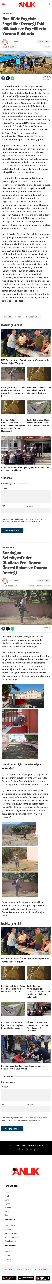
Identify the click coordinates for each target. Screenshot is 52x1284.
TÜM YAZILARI (43, 42)
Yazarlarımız (9, 1259)
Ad (3, 506)
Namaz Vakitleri (11, 1233)
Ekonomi (8, 1207)
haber (19, 317)
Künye (7, 1256)
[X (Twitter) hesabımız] (23, 1149)
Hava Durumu (10, 1226)
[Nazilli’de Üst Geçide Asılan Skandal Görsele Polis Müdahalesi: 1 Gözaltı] (39, 375)
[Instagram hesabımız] (27, 1149)
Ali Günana (13, 42)
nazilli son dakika (32, 317)
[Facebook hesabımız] (19, 1149)
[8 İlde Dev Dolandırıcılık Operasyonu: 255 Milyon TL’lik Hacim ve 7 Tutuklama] (26, 450)
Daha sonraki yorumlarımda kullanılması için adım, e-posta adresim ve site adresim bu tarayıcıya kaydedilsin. (24, 520)
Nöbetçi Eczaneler (12, 1237)
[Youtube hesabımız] (31, 1149)
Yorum (5, 488)
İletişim (8, 1252)
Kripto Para (9, 1230)
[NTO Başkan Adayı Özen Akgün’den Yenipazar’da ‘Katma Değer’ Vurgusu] (26, 343)
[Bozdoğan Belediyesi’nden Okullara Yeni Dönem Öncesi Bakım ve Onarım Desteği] (13, 375)
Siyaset (7, 1204)
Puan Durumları (11, 1241)
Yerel (47, 586)
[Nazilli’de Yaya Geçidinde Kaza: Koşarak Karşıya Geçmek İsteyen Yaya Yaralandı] (26, 1049)
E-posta (30, 506)
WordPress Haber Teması (36, 1269)
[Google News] (46, 79)
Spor (7, 1215)
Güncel (46, 47)
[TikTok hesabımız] (35, 1149)
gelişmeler (8, 317)
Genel (32, 586)
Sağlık (7, 1211)
